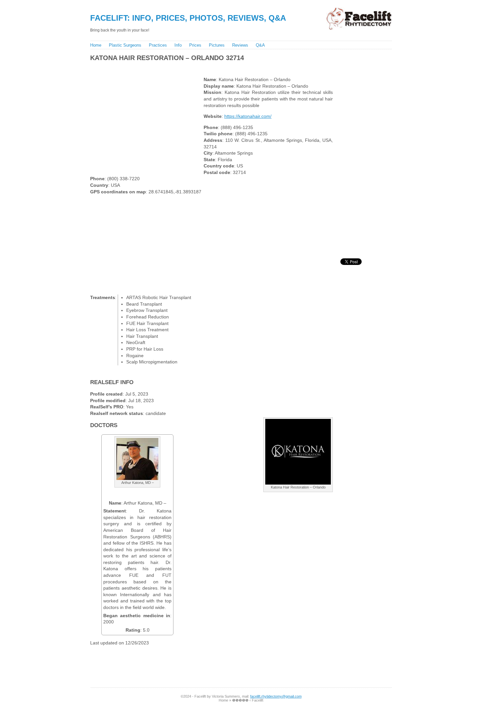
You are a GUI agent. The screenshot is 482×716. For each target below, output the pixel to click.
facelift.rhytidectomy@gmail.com (276, 696)
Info (178, 45)
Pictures (217, 45)
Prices (195, 45)
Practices (158, 45)
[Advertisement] (208, 67)
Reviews (240, 45)
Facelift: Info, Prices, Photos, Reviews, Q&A (188, 17)
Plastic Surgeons (125, 45)
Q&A (260, 45)
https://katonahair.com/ (247, 116)
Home (95, 45)
